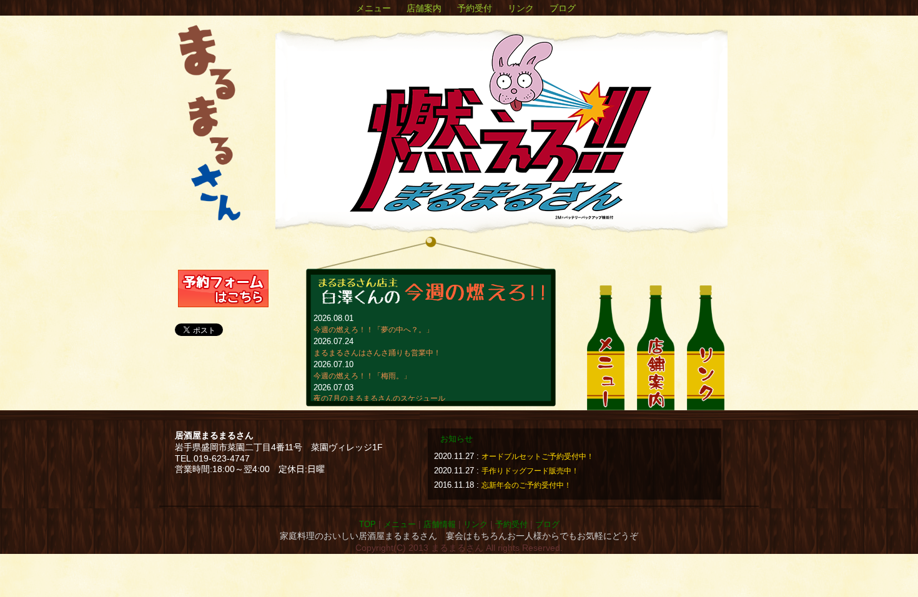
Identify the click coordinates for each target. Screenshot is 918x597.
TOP (367, 524)
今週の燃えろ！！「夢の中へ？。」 (373, 329)
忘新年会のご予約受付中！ (526, 485)
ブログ (563, 8)
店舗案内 (424, 8)
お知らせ (456, 439)
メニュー (373, 8)
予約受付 (474, 8)
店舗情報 (439, 524)
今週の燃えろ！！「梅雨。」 (362, 376)
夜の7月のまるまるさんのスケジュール (379, 398)
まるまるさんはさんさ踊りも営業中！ (377, 353)
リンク (521, 8)
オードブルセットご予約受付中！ (537, 456)
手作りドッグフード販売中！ (530, 471)
